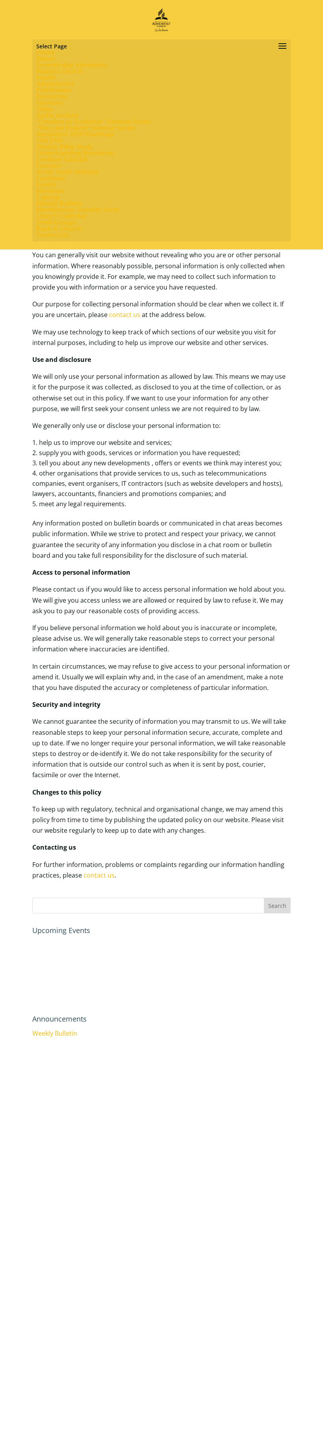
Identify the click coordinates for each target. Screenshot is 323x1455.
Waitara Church (59, 71)
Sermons (49, 102)
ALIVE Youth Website (67, 172)
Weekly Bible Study (64, 146)
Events (46, 184)
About (45, 58)
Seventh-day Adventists (71, 65)
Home (45, 52)
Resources (51, 96)
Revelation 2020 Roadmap (75, 134)
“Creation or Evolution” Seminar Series (93, 121)
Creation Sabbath (62, 159)
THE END (49, 140)
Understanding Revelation (75, 153)
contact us (124, 314)
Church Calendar (61, 216)
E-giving (47, 197)
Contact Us (52, 235)
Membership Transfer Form (77, 209)
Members (50, 190)
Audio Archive (57, 115)
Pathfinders (53, 90)
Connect (48, 165)
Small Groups (56, 222)
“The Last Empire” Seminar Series (85, 128)
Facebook (50, 178)
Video (44, 109)
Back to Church (59, 228)
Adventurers (55, 83)
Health (46, 77)
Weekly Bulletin (59, 203)
